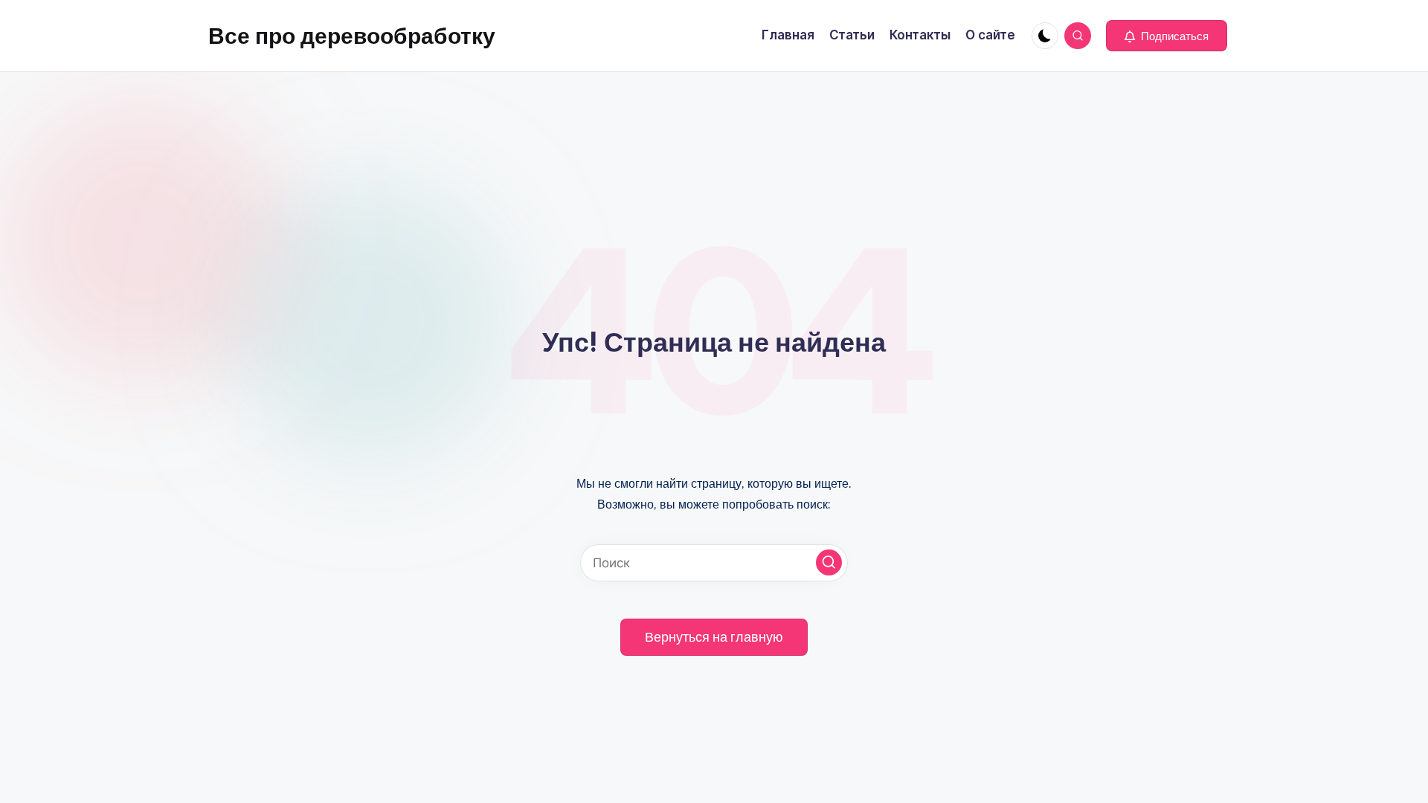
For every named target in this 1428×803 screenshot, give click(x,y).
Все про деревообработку (351, 36)
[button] (1166, 35)
